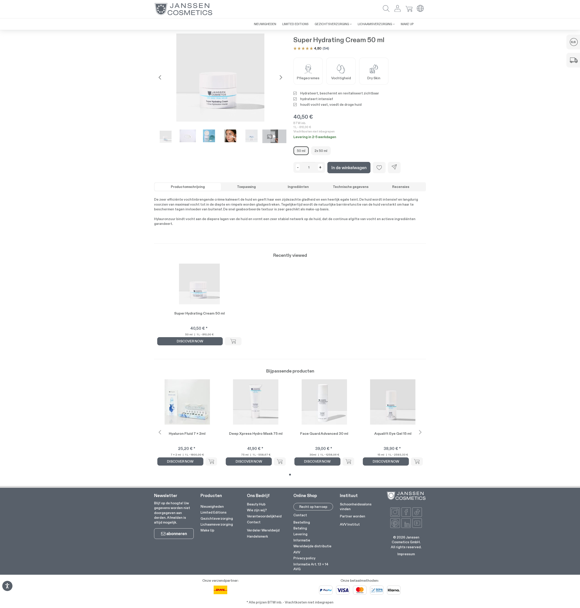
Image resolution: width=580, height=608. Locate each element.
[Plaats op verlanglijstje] (379, 167)
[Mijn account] (397, 9)
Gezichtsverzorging (217, 518)
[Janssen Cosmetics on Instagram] (395, 512)
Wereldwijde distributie (312, 546)
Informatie (301, 540)
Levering (300, 534)
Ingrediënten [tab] (298, 187)
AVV (296, 552)
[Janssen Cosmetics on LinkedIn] (406, 523)
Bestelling (301, 522)
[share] (394, 167)
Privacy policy (304, 558)
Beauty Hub (256, 504)
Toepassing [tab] (246, 187)
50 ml (301, 151)
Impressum (406, 554)
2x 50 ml (320, 151)
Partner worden (352, 516)
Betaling (300, 528)
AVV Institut (350, 524)
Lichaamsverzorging (217, 524)
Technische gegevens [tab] (350, 187)
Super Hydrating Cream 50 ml (199, 313)
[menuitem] (241, 21)
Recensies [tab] (400, 187)
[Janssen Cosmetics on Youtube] (417, 523)
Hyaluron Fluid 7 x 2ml (187, 433)
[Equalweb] (7, 589)
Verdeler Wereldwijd (263, 530)
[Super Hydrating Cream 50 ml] (220, 77)
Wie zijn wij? (257, 510)
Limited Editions (214, 512)
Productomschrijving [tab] (188, 187)
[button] (386, 9)
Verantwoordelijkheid (264, 516)
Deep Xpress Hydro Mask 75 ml (256, 433)
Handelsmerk (257, 536)
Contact (254, 522)
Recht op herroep (313, 507)
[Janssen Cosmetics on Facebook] (406, 512)
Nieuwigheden (212, 506)
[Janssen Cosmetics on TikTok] (417, 512)
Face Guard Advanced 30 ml (324, 433)
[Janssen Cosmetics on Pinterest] (395, 523)
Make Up (207, 530)
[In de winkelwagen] (233, 341)
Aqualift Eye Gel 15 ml (392, 433)
